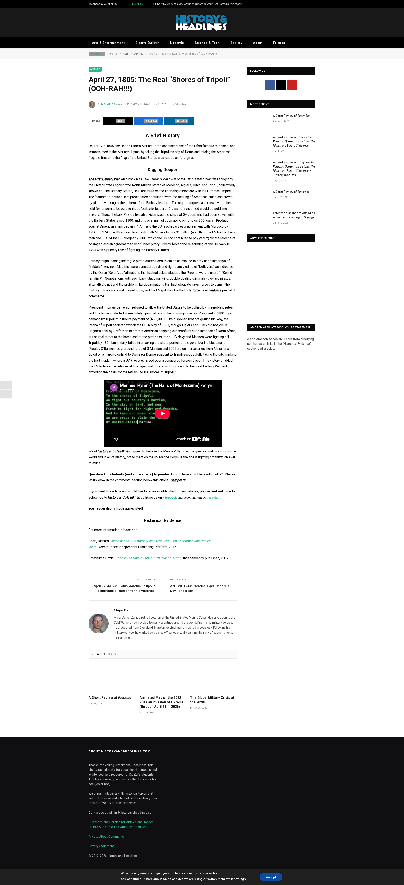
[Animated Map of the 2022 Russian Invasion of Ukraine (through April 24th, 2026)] (163, 678)
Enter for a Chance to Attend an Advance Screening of (294, 215)
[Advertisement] (281, 283)
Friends (279, 43)
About (257, 43)
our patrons (214, 497)
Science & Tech (207, 43)
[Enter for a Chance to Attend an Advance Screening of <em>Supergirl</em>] (258, 217)
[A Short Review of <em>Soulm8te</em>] (258, 120)
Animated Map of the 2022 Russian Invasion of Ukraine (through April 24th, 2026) (162, 702)
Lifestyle (177, 43)
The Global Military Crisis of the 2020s (212, 700)
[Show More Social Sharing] (199, 121)
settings (240, 879)
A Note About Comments (106, 836)
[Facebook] (270, 85)
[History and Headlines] (202, 23)
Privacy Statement (101, 846)
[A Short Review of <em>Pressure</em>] (112, 678)
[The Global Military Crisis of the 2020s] (213, 678)
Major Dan (109, 104)
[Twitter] (281, 85)
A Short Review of (200, 4)
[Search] (313, 43)
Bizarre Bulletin (147, 43)
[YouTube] (292, 85)
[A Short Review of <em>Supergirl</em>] (258, 196)
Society (236, 43)
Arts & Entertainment (108, 43)
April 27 (95, 69)
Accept (271, 877)
